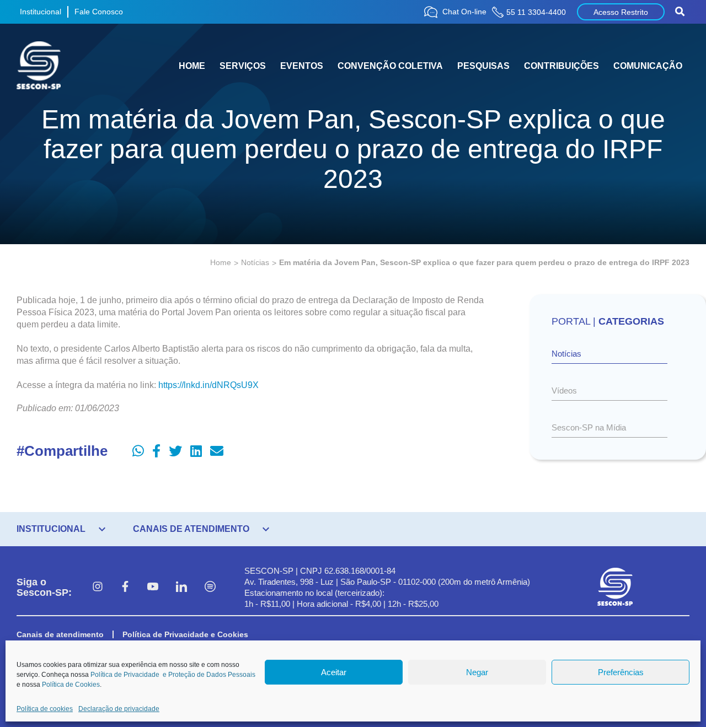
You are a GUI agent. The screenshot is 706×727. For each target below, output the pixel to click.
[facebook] (125, 587)
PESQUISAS (483, 66)
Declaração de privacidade (118, 709)
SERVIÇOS (243, 66)
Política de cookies (45, 709)
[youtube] (152, 587)
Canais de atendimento (60, 634)
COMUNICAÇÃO (647, 66)
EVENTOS (301, 66)
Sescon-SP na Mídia (589, 427)
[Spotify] (210, 587)
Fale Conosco (98, 11)
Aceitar (333, 672)
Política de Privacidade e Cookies (185, 634)
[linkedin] (181, 587)
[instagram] (97, 587)
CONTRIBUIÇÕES (561, 66)
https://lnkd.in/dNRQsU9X (208, 385)
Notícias (255, 262)
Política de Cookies (71, 684)
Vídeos (564, 390)
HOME (192, 66)
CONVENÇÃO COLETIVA (390, 66)
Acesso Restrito (620, 12)
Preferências (621, 672)
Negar (477, 672)
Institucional (40, 11)
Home (220, 262)
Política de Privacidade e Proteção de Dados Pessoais (172, 674)
